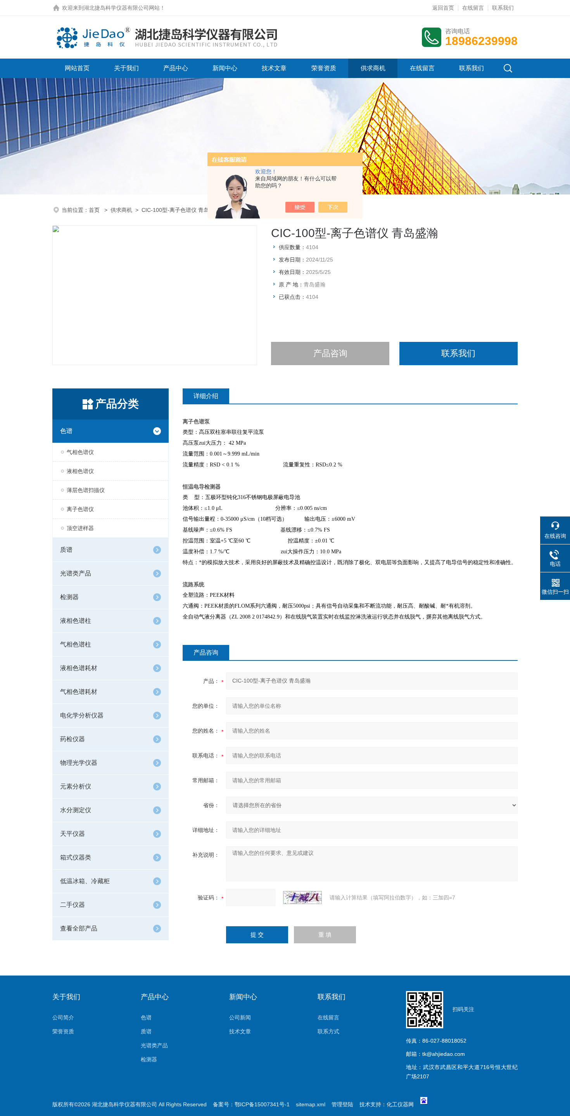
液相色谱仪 (80, 471)
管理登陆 (342, 1104)
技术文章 (274, 68)
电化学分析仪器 (82, 715)
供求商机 (373, 68)
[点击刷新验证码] (302, 897)
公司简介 (63, 1017)
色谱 (66, 431)
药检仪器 (72, 739)
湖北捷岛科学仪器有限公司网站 (122, 8)
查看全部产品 (78, 928)
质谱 (66, 549)
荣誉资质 (323, 68)
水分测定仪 (75, 810)
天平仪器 (72, 833)
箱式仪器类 (75, 857)
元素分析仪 (75, 786)
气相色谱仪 (80, 452)
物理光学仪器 (78, 762)
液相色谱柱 (75, 620)
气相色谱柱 (75, 644)
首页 (95, 210)
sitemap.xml (310, 1104)
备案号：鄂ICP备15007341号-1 (251, 1104)
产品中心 (175, 68)
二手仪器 (72, 904)
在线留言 (473, 8)
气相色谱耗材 (78, 691)
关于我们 (126, 68)
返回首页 (443, 8)
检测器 (69, 597)
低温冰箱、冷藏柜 (85, 881)
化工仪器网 (400, 1104)
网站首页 (77, 68)
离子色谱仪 (80, 509)
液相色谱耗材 (78, 668)
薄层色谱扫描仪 (86, 490)
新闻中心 (224, 68)
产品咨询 (330, 353)
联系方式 (328, 1031)
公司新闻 (240, 1017)
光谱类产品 (75, 573)
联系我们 (503, 8)
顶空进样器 (80, 528)
